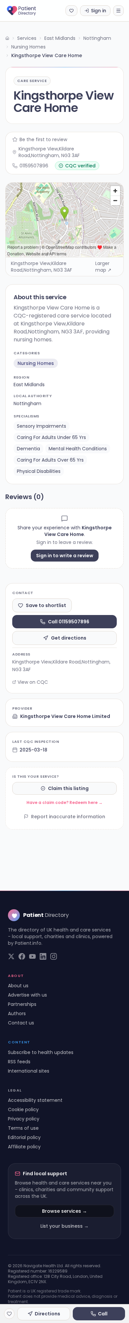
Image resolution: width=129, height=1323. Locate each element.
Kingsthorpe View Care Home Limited (65, 716)
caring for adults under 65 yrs (51, 437)
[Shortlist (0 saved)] (71, 10)
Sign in (98, 10)
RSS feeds (19, 1061)
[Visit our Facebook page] (22, 956)
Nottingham (97, 38)
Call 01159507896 (68, 621)
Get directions (68, 638)
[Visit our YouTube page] (32, 956)
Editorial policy (24, 1137)
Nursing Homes (28, 47)
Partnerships (22, 1004)
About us (18, 985)
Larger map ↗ (103, 266)
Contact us (21, 1022)
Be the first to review (43, 139)
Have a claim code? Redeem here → (64, 802)
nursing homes (36, 363)
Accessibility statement (35, 1100)
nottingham (27, 403)
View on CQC (33, 682)
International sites (28, 1071)
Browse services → (64, 1211)
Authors (17, 1013)
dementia (28, 448)
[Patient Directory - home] (27, 10)
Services (26, 38)
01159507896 (34, 165)
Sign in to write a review (64, 555)
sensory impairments (41, 426)
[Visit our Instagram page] (53, 956)
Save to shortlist (46, 605)
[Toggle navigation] (118, 10)
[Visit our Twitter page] (11, 956)
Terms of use (23, 1128)
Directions (47, 1313)
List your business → (64, 1226)
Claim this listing (68, 788)
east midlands (29, 384)
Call (103, 1313)
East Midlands (59, 38)
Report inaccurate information (68, 816)
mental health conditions (78, 448)
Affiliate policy (24, 1146)
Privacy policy (23, 1118)
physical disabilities (39, 471)
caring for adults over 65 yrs (50, 460)
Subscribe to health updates (40, 1052)
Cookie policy (23, 1109)
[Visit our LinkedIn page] (43, 956)
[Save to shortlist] (9, 1313)
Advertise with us (27, 995)
